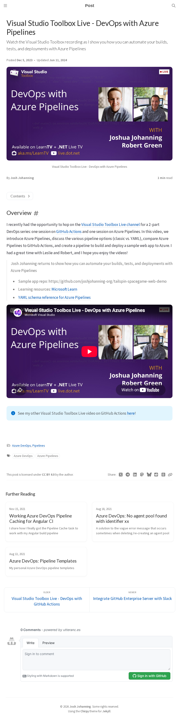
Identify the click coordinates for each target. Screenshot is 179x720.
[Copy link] (170, 474)
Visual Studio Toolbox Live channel (110, 224)
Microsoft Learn (64, 289)
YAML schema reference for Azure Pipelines (54, 297)
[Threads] (163, 474)
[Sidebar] (5, 5)
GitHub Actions (69, 231)
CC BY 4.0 (48, 475)
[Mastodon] (142, 474)
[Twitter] (121, 474)
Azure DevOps (21, 446)
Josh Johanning (22, 178)
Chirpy (84, 711)
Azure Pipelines (47, 456)
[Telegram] (128, 474)
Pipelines (38, 446)
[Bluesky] (149, 474)
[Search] (173, 5)
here (131, 413)
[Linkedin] (135, 474)
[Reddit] (156, 474)
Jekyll (106, 711)
